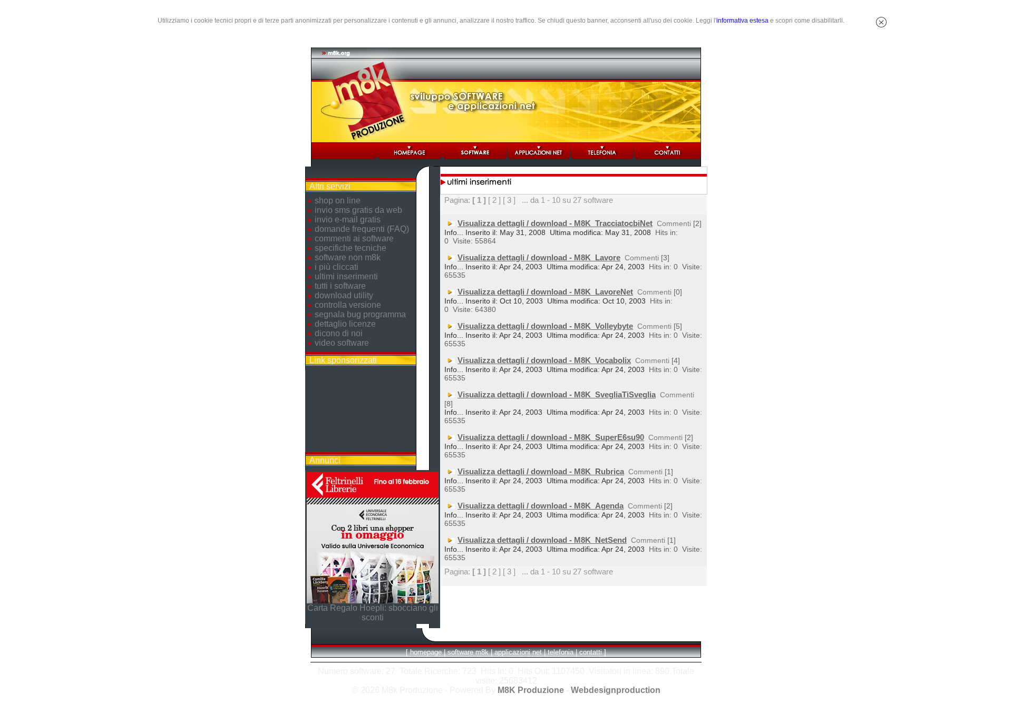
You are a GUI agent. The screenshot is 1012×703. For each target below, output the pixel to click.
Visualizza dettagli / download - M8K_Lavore (539, 257)
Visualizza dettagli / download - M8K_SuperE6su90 (551, 437)
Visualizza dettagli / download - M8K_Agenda (541, 505)
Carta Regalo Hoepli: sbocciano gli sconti (372, 612)
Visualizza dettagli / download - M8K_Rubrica (541, 471)
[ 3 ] (509, 200)
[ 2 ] (494, 200)
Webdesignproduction (615, 690)
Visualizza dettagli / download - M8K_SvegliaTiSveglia (557, 394)
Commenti (674, 223)
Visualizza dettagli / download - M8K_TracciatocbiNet (555, 223)
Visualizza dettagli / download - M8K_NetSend (542, 539)
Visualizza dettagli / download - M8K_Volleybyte (545, 325)
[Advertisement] (360, 411)
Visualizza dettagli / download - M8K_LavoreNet (545, 291)
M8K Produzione (531, 690)
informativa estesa (742, 20)
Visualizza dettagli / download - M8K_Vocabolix (544, 360)
